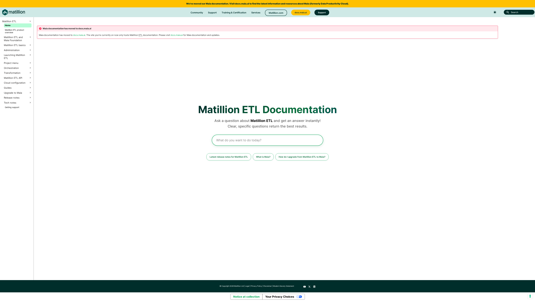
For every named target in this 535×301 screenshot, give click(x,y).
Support (212, 12)
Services (255, 12)
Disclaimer (267, 286)
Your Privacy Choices (279, 296)
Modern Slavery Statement (283, 286)
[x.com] (309, 286)
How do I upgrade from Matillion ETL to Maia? (302, 157)
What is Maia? (263, 157)
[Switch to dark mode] (495, 12)
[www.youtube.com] (304, 286)
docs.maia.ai (242, 3)
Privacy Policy (256, 286)
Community (197, 12)
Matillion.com (276, 12)
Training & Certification (234, 12)
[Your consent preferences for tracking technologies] (530, 296)
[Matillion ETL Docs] (13, 12)
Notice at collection (246, 296)
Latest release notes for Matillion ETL (229, 157)
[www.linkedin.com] (314, 286)
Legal (247, 286)
